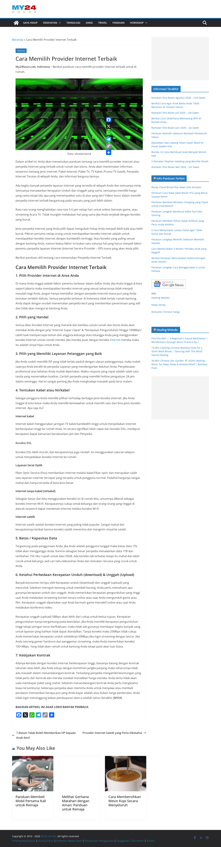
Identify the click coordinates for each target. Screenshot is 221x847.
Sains (89, 22)
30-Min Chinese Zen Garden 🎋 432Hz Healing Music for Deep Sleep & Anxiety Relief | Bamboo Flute (179, 364)
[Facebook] (108, 119)
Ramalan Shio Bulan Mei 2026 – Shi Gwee (175, 167)
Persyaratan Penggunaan (99, 840)
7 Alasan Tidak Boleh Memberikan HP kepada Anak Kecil (46, 735)
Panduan (118, 22)
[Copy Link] (108, 146)
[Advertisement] (180, 58)
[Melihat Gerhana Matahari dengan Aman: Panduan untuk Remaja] (79, 758)
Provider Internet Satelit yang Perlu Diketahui (112, 733)
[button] (59, 22)
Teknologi (73, 22)
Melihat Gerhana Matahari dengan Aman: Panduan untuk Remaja (75, 802)
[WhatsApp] (108, 132)
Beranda (17, 40)
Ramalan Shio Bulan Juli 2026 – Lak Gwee (175, 112)
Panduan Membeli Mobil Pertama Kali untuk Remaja (31, 800)
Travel (102, 22)
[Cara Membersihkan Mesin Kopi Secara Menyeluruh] (125, 758)
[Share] (108, 152)
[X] (108, 126)
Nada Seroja (158, 304)
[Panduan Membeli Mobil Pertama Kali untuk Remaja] (32, 758)
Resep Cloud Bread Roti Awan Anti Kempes (176, 187)
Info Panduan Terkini (171, 178)
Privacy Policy (46, 840)
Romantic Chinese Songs (165, 311)
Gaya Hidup (30, 22)
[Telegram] (108, 139)
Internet (115, 340)
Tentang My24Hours (23, 840)
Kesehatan (50, 22)
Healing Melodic (160, 297)
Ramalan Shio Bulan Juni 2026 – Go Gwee (175, 127)
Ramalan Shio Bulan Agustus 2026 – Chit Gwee (178, 97)
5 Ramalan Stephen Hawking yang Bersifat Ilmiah (179, 161)
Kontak (151, 840)
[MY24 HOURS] (16, 23)
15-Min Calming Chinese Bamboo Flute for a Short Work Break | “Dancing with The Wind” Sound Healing (177, 351)
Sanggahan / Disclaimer (130, 840)
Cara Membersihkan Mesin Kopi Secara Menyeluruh (124, 800)
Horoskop (137, 22)
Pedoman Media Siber (69, 840)
